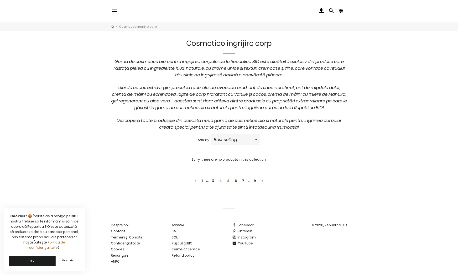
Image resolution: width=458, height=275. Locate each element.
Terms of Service (186, 249)
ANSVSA (178, 225)
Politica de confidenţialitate (47, 245)
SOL (175, 237)
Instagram (246, 237)
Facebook (245, 225)
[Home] (112, 27)
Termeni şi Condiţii (126, 237)
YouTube (245, 243)
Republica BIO (336, 225)
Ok (32, 261)
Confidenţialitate (125, 243)
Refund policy (183, 255)
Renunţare (120, 255)
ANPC (115, 261)
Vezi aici (68, 260)
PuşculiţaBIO (182, 243)
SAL (174, 231)
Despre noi (120, 225)
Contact (118, 231)
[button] (129, 11)
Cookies (117, 249)
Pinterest (245, 231)
